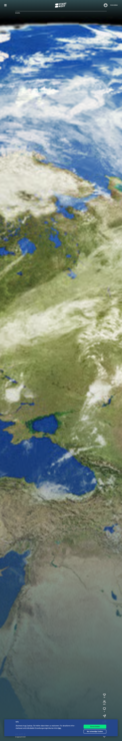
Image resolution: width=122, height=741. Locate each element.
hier (59, 728)
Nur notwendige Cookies (95, 731)
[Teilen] (104, 716)
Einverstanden (95, 726)
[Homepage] (61, 5)
